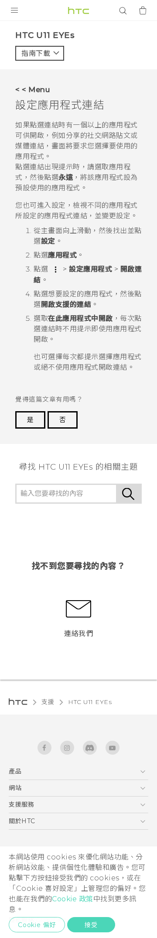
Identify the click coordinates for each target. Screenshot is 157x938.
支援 (47, 702)
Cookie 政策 (72, 899)
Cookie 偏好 (37, 925)
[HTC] (78, 10)
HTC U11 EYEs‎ (90, 702)
